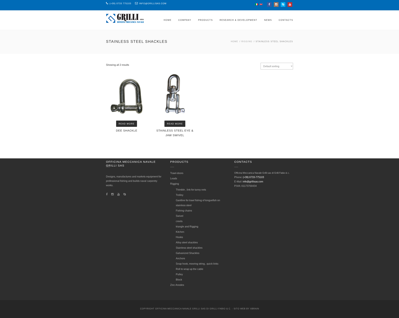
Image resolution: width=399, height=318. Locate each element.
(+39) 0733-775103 (253, 177)
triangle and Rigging (187, 226)
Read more (127, 123)
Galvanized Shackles (187, 253)
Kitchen (180, 232)
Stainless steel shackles (189, 247)
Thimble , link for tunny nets (191, 189)
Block (179, 279)
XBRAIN (254, 308)
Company (184, 20)
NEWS (268, 20)
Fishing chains (184, 210)
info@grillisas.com (253, 181)
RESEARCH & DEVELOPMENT (238, 20)
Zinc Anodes (177, 285)
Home (167, 20)
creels (179, 221)
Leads (173, 178)
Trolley (179, 195)
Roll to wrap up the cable (189, 269)
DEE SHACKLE (126, 130)
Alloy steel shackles (187, 242)
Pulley (179, 274)
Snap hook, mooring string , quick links (197, 263)
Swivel (179, 216)
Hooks (179, 237)
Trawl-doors (176, 173)
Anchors (180, 258)
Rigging (246, 41)
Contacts (286, 20)
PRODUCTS (205, 20)
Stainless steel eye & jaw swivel (174, 133)
